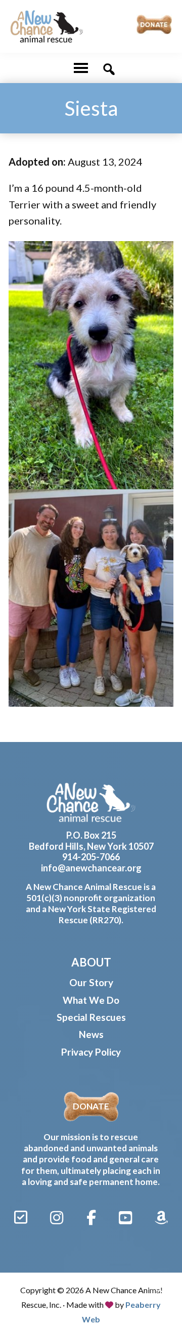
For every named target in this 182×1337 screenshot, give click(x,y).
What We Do (91, 1000)
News (91, 1034)
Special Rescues (91, 1017)
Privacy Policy (91, 1052)
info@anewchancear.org (91, 867)
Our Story (91, 982)
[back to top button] (161, 1293)
